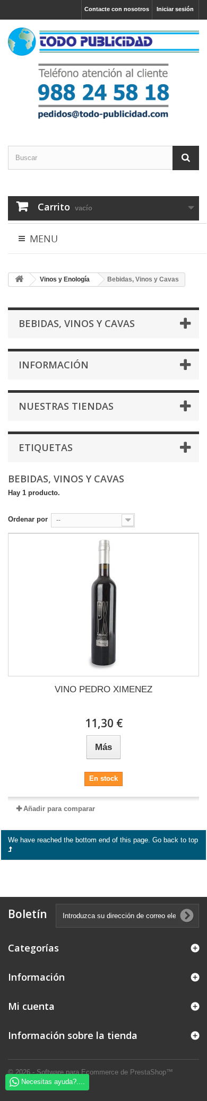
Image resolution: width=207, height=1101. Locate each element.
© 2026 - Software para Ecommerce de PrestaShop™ (90, 1072)
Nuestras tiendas (66, 406)
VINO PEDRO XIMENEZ (103, 689)
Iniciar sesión (175, 9)
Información (54, 364)
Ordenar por (28, 519)
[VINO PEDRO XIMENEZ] (103, 605)
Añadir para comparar (59, 809)
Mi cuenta (31, 1006)
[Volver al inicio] (19, 279)
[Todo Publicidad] (103, 42)
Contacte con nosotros (116, 9)
